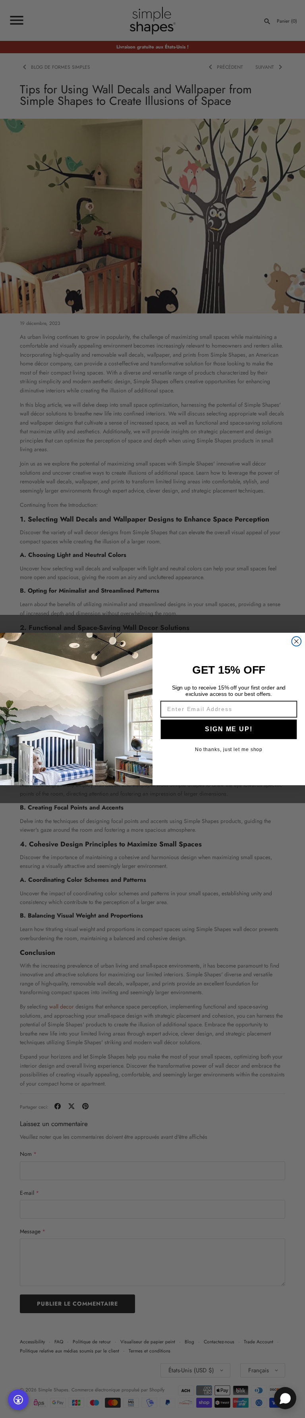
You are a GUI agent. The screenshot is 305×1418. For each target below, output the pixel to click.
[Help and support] (285, 1398)
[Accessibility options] (18, 1399)
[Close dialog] (296, 641)
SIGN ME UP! (228, 729)
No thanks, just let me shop (229, 749)
